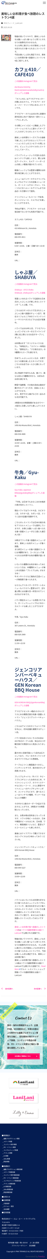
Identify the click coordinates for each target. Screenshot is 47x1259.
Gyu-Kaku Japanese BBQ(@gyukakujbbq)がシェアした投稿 (30, 492)
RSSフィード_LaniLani (13, 23)
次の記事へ (38, 988)
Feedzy (41, 1256)
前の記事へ (9, 988)
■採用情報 (6, 1212)
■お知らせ (6, 1196)
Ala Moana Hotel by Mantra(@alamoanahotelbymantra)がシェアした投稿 (29, 90)
